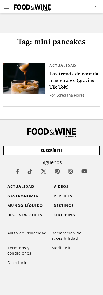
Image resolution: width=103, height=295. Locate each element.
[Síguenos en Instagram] (70, 171)
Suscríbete (52, 150)
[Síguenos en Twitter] (43, 171)
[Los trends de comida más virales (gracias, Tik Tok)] (24, 78)
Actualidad (62, 65)
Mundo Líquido (25, 205)
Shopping (64, 214)
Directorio (17, 262)
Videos (61, 186)
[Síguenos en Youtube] (84, 171)
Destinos (64, 205)
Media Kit (61, 247)
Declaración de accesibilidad (67, 235)
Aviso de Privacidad (27, 232)
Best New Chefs (24, 214)
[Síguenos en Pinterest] (57, 171)
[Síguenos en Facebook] (17, 171)
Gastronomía (22, 195)
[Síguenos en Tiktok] (30, 171)
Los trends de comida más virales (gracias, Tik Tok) (73, 80)
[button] (6, 6)
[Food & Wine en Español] (32, 6)
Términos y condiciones (19, 250)
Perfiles (63, 195)
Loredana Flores (70, 95)
